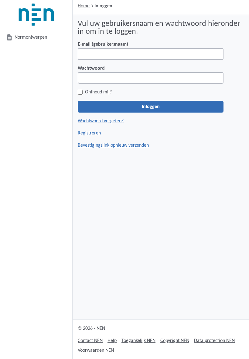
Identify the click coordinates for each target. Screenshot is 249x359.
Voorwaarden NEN (96, 350)
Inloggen (151, 106)
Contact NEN (90, 340)
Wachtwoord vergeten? (101, 121)
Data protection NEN (214, 340)
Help (112, 340)
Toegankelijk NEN (138, 340)
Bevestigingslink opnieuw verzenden (113, 145)
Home (84, 6)
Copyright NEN (174, 340)
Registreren (89, 133)
